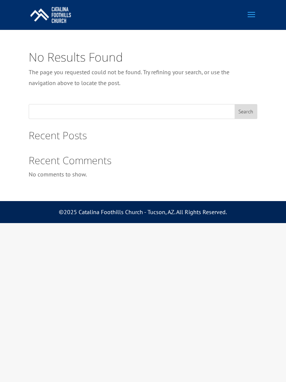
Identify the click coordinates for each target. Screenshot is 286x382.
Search (245, 111)
